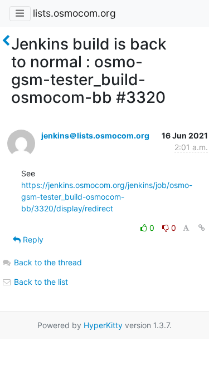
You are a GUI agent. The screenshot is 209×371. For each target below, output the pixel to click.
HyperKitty (103, 325)
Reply (32, 239)
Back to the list (40, 281)
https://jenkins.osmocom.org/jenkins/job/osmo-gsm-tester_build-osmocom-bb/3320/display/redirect (106, 196)
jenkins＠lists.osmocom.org (95, 135)
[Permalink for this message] (202, 228)
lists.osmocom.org (74, 13)
